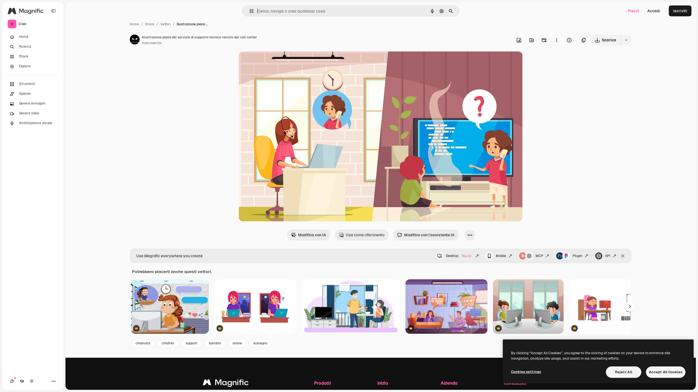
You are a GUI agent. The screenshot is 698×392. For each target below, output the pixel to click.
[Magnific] (226, 383)
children (168, 343)
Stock (149, 24)
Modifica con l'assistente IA (429, 234)
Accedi (653, 10)
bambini (215, 343)
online (237, 343)
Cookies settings (526, 371)
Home (134, 24)
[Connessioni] (12, 381)
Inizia (382, 383)
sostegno (260, 343)
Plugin (577, 256)
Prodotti (322, 383)
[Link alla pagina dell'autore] (135, 40)
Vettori (165, 24)
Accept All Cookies (665, 372)
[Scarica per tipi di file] (626, 40)
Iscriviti (680, 10)
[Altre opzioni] (556, 40)
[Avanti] (630, 306)
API (607, 256)
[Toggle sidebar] (53, 11)
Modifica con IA (312, 234)
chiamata (143, 343)
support (191, 343)
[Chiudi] (623, 256)
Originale (274, 62)
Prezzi (633, 10)
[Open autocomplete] (249, 11)
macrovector (152, 43)
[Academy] (21, 381)
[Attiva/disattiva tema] (31, 381)
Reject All (623, 372)
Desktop (458, 256)
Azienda (449, 383)
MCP (539, 256)
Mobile (501, 256)
